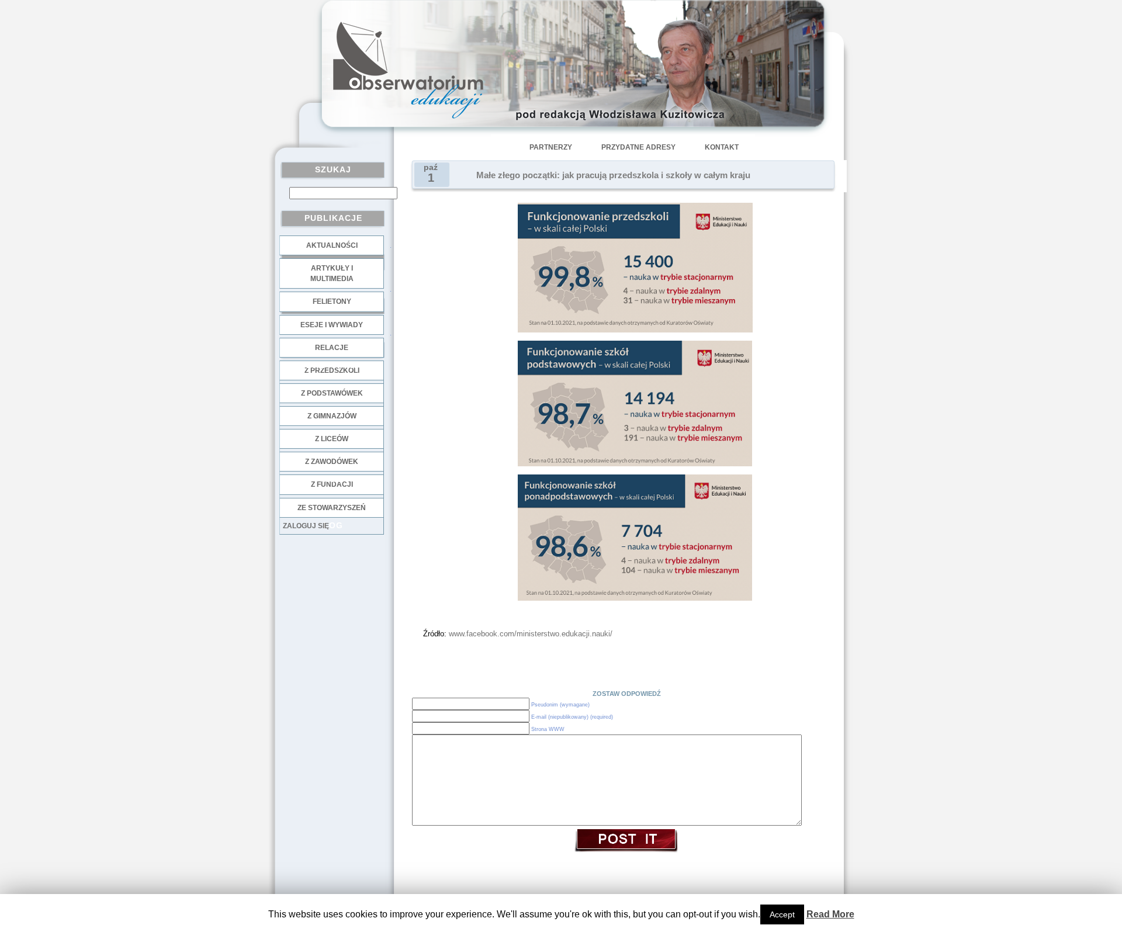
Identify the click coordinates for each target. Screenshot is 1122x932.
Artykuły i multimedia (332, 273)
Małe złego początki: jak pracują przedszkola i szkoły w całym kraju (613, 175)
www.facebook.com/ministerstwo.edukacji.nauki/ (529, 633)
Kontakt (722, 147)
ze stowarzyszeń (331, 508)
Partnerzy (550, 147)
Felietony (332, 301)
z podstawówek (332, 393)
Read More (830, 914)
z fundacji (332, 484)
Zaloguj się (306, 526)
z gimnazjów (331, 416)
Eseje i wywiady (331, 325)
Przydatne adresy (638, 147)
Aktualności (332, 245)
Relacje (331, 348)
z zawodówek (331, 462)
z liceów (331, 439)
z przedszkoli (331, 370)
